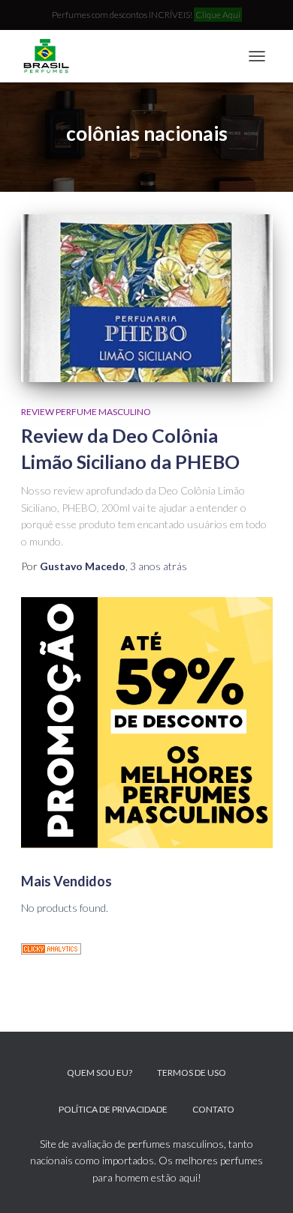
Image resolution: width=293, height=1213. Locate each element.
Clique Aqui (217, 14)
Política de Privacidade (113, 1109)
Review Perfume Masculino (86, 411)
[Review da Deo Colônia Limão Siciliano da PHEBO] (147, 297)
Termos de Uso (191, 1072)
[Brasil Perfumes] (51, 56)
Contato (213, 1109)
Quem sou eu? (99, 1072)
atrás (158, 566)
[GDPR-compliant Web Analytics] (51, 947)
